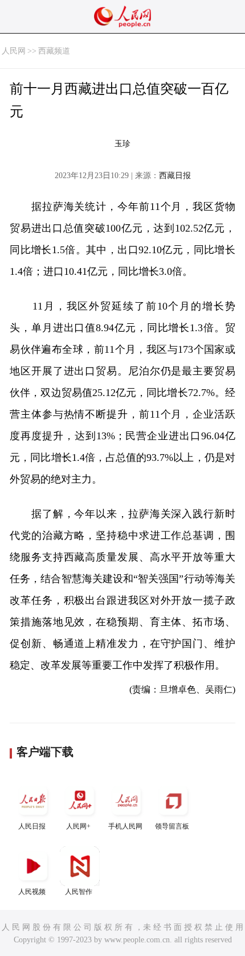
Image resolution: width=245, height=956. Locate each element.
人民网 (14, 51)
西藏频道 (54, 51)
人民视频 (32, 892)
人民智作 (78, 892)
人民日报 (32, 826)
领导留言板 (172, 826)
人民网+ (78, 826)
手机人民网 (125, 826)
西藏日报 (175, 175)
